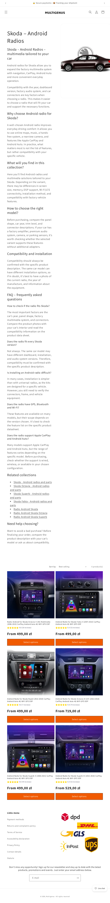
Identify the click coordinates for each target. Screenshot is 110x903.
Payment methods (15, 819)
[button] (6, 12)
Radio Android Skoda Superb (30, 516)
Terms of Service (14, 832)
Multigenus (50, 896)
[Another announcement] (104, 3)
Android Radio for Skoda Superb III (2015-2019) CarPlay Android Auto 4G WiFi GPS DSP (79, 777)
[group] (19, 628)
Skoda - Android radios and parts (33, 482)
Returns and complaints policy (21, 826)
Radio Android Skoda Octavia (30, 513)
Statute (10, 858)
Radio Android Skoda (26, 509)
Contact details (14, 851)
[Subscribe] (77, 878)
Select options (30, 642)
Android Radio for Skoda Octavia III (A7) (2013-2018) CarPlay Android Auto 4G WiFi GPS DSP (77, 700)
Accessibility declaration (18, 838)
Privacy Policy (13, 845)
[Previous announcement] (5, 3)
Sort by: (52, 566)
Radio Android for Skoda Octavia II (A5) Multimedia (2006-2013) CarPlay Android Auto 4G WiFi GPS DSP (28, 623)
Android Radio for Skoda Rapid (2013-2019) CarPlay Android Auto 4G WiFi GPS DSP (28, 700)
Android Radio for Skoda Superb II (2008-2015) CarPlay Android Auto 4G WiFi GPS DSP (30, 777)
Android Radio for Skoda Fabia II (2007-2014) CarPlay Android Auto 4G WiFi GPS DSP (78, 623)
